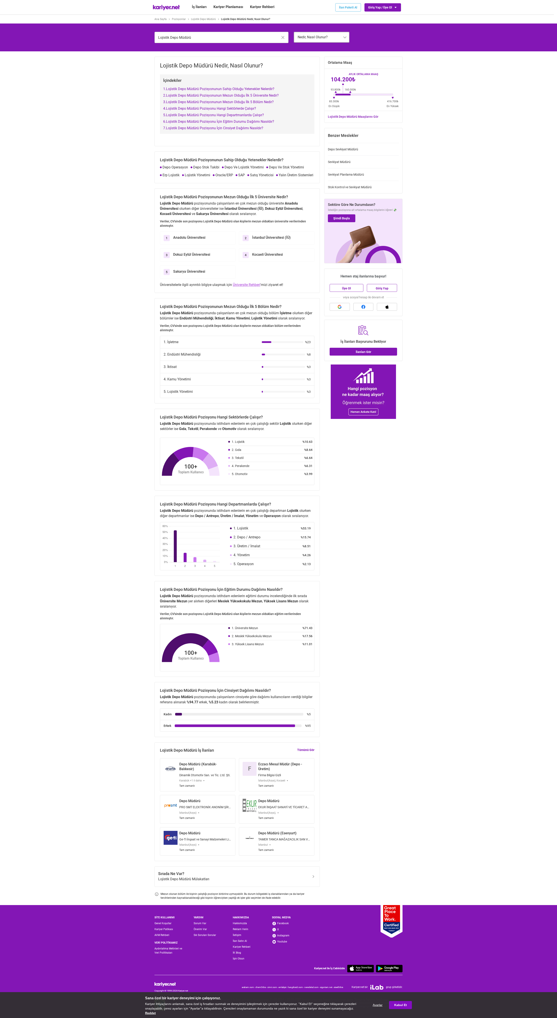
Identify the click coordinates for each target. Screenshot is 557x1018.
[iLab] (376, 987)
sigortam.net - (327, 987)
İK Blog (237, 952)
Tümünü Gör (305, 750)
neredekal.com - (312, 987)
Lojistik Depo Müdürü (203, 19)
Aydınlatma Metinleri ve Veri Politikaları (168, 950)
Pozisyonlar (179, 19)
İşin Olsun (238, 958)
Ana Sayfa (160, 19)
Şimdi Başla (341, 218)
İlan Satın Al (240, 940)
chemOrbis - (261, 987)
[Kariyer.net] (171, 984)
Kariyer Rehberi (241, 946)
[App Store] (360, 968)
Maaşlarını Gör (353, 116)
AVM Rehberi (161, 935)
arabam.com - (248, 987)
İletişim (237, 935)
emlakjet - (283, 987)
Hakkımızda (240, 923)
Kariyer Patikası (163, 929)
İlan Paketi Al (348, 7)
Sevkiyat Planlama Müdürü (346, 174)
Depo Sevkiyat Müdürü (343, 149)
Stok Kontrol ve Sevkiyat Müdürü (350, 187)
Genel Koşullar (162, 923)
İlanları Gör (363, 352)
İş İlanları (199, 7)
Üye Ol (346, 288)
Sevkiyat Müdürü (339, 162)
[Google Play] (389, 968)
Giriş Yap (382, 288)
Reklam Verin (240, 929)
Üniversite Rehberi (246, 285)
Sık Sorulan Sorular (205, 935)
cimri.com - (272, 987)
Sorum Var (200, 923)
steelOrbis (338, 987)
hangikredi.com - (296, 987)
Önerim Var (200, 929)
